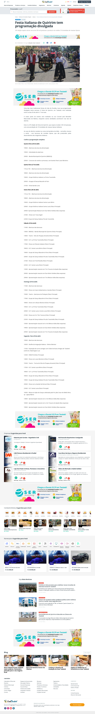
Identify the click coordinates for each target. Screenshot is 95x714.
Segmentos (42, 5)
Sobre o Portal (74, 687)
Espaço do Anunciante (26, 681)
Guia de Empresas (25, 685)
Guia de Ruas (23, 687)
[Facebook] (5, 708)
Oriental (73, 516)
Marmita (7, 516)
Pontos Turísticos (41, 687)
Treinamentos (56, 546)
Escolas (78, 546)
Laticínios (85, 516)
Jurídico (72, 546)
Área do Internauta (76, 695)
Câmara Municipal (9, 685)
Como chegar (7, 690)
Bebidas (78, 516)
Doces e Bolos (55, 516)
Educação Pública (25, 683)
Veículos (12, 546)
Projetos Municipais (42, 690)
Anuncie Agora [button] (77, 705)
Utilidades (56, 687)
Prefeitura (39, 688)
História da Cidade (25, 688)
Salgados (37, 516)
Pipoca (90, 516)
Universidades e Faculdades (60, 685)
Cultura (33, 17)
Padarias (25, 516)
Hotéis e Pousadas (18, 547)
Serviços (45, 546)
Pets (51, 546)
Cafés (31, 516)
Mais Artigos (87, 652)
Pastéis (48, 516)
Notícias (49, 5)
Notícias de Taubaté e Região (25, 17)
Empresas (8, 5)
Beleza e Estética (61, 547)
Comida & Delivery (32, 5)
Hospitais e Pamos (78, 5)
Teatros (55, 683)
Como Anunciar (75, 686)
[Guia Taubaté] (47, 1)
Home (16, 17)
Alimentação (23, 546)
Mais (87, 5)
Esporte (28, 546)
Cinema (69, 5)
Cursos (6, 692)
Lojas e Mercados (34, 547)
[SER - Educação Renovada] (47, 36)
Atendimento (74, 684)
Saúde (40, 546)
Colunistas (56, 5)
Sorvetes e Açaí (67, 517)
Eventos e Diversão (67, 547)
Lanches (13, 516)
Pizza (19, 516)
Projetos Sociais (41, 692)
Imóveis (6, 546)
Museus (39, 681)
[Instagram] (8, 708)
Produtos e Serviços (20, 5)
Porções (61, 516)
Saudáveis (43, 516)
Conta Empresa (75, 693)
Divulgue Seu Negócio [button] (84, 1)
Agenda (63, 5)
